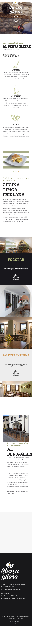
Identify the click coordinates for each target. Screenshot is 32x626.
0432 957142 (11, 56)
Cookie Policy (13, 621)
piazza (19, 589)
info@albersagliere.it (9, 54)
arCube (16, 624)
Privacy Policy (6, 621)
